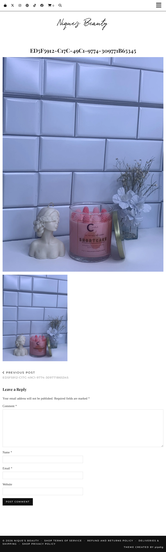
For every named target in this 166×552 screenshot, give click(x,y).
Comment (10, 406)
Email (7, 468)
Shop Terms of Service (63, 540)
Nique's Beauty (83, 22)
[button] (160, 5)
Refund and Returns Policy (110, 540)
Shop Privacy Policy (39, 543)
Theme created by (143, 547)
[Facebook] (42, 5)
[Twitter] (12, 5)
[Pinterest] (27, 5)
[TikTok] (34, 5)
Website (7, 484)
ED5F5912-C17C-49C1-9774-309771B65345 (36, 375)
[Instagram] (20, 5)
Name (7, 452)
